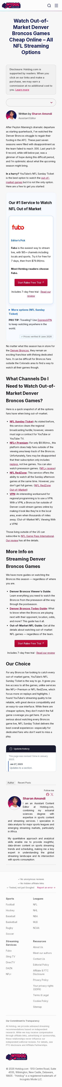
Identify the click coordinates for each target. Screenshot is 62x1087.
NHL (35, 910)
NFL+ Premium (19, 442)
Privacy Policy (40, 979)
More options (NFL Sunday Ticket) (27, 311)
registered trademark (41, 1075)
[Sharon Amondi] (14, 803)
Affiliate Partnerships (36, 1045)
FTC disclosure (13, 1045)
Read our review (45, 652)
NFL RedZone (18, 472)
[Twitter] (52, 794)
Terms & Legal (41, 995)
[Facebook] (48, 794)
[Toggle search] (49, 6)
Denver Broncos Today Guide (28, 608)
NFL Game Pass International (37, 536)
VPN (12, 494)
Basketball (11, 922)
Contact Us (39, 958)
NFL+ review (47, 468)
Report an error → (46, 887)
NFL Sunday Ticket (21, 421)
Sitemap (37, 1006)
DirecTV (10, 962)
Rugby (9, 927)
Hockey (10, 910)
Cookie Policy (40, 1001)
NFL (35, 904)
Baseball (10, 916)
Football (10, 904)
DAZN (9, 968)
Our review (12, 540)
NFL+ (8, 974)
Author (11, 782)
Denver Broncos (19, 350)
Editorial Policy (41, 964)
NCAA (36, 927)
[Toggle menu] (56, 6)
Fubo (9, 950)
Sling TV (10, 956)
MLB (35, 922)
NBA (35, 916)
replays (14, 464)
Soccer (10, 933)
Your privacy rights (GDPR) (43, 987)
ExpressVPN (45, 320)
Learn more (22, 89)
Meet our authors (42, 953)
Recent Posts (24, 782)
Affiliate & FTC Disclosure (40, 972)
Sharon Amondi (42, 113)
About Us (38, 947)
